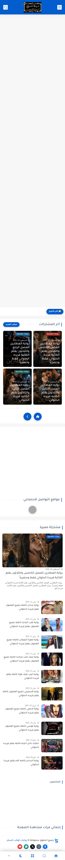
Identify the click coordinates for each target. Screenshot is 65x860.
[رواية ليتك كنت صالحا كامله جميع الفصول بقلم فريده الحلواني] (52, 659)
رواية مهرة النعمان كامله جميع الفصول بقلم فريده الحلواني (23, 642)
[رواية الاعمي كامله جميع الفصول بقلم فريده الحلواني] (52, 711)
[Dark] (21, 855)
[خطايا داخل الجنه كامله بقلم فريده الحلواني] (52, 745)
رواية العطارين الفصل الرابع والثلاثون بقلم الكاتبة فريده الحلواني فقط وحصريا (19, 353)
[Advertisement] (32, 161)
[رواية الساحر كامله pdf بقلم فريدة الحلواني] (52, 763)
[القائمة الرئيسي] (59, 7)
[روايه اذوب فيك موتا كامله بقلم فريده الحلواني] (52, 676)
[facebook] (45, 846)
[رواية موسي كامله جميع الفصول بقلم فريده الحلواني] (52, 728)
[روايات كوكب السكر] (32, 7)
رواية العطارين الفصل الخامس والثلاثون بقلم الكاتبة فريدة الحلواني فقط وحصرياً (49, 353)
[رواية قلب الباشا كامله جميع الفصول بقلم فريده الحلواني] (52, 624)
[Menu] (32, 855)
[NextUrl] (27, 417)
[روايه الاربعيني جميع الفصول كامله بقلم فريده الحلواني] (52, 693)
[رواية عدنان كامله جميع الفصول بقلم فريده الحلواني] (52, 607)
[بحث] (5, 7)
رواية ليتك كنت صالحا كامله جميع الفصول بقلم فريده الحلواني (21, 659)
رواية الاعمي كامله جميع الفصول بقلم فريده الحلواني (22, 711)
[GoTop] (9, 855)
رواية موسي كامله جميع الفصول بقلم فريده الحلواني (22, 728)
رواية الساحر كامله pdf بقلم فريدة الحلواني (21, 763)
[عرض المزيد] (11, 324)
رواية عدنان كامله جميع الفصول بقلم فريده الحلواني (22, 607)
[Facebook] (32, 510)
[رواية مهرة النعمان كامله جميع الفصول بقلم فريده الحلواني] (52, 642)
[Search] (44, 855)
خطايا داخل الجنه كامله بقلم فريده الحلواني (21, 745)
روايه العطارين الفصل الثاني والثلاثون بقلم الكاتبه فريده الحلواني (19, 393)
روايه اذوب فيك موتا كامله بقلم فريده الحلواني (22, 676)
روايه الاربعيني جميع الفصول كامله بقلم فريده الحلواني (21, 694)
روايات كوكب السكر (17, 840)
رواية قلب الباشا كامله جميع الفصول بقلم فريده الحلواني (24, 624)
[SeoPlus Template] (56, 840)
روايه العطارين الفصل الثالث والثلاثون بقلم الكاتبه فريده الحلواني (49, 393)
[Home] (38, 417)
